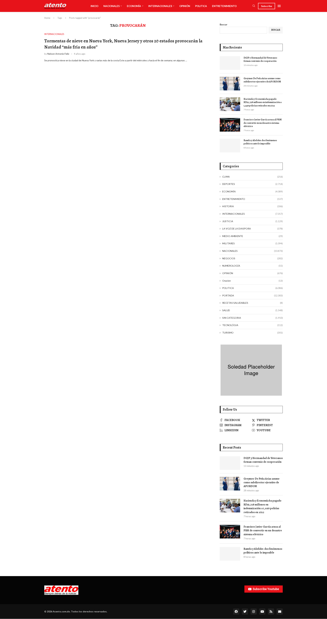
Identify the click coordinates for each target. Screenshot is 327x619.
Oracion (252, 280)
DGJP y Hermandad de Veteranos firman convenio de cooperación (260, 59)
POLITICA (201, 5)
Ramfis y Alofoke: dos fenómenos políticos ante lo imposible (260, 142)
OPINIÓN (184, 5)
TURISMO (252, 332)
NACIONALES (111, 5)
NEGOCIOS (252, 258)
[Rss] (271, 611)
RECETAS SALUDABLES (252, 302)
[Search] (253, 6)
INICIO (94, 5)
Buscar (223, 24)
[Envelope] (280, 611)
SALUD (252, 310)
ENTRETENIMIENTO (224, 5)
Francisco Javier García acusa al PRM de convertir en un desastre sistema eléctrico (263, 123)
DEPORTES (252, 183)
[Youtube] (262, 611)
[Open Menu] (279, 5)
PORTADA (252, 295)
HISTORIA (252, 206)
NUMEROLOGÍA (252, 265)
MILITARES (252, 243)
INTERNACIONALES (160, 5)
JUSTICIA (252, 221)
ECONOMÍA (134, 5)
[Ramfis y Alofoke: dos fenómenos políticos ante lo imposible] (230, 145)
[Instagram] (254, 611)
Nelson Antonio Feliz (58, 53)
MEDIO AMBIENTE (252, 236)
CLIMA (252, 176)
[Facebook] (236, 611)
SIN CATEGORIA (252, 317)
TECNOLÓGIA (252, 325)
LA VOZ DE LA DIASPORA (252, 228)
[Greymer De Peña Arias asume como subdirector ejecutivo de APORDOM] (230, 83)
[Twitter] (245, 611)
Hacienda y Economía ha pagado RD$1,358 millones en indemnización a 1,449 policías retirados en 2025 (263, 102)
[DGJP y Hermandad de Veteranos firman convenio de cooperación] (230, 63)
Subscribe (266, 6)
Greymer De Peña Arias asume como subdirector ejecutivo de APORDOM (262, 80)
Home (47, 18)
